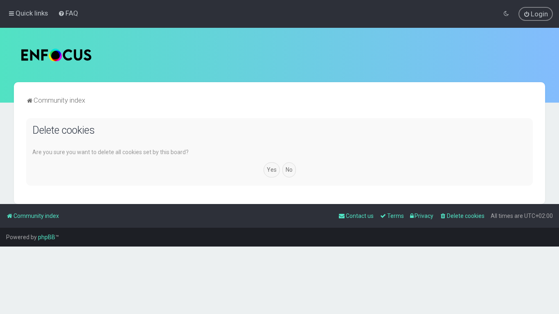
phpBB (46, 237)
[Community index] (56, 55)
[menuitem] (68, 13)
